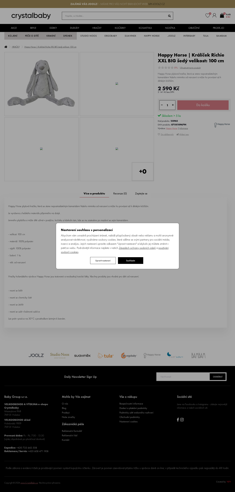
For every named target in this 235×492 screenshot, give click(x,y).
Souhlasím (130, 260)
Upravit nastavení (102, 260)
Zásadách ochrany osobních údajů (137, 248)
